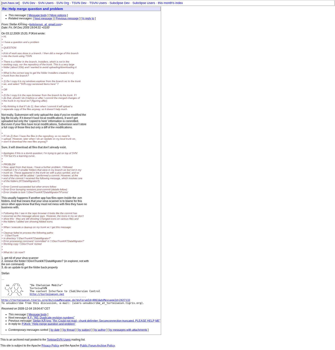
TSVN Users (98, 3)
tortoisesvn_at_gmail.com (45, 24)
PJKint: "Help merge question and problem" (49, 323)
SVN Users (46, 3)
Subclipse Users (143, 3)
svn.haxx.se (10, 3)
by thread (69, 329)
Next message (43, 18)
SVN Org (62, 3)
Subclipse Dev (120, 3)
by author (100, 329)
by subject (84, 329)
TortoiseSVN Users (59, 339)
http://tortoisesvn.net (47, 294)
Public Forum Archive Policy (97, 345)
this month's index (170, 3)
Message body (38, 15)
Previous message (67, 18)
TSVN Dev (79, 3)
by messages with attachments (128, 329)
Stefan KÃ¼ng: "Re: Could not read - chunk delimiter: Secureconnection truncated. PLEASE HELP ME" (97, 320)
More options (58, 15)
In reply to (88, 18)
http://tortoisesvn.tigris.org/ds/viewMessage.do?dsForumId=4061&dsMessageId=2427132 (65, 300)
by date (55, 329)
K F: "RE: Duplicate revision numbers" (51, 317)
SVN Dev (28, 3)
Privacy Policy (50, 345)
